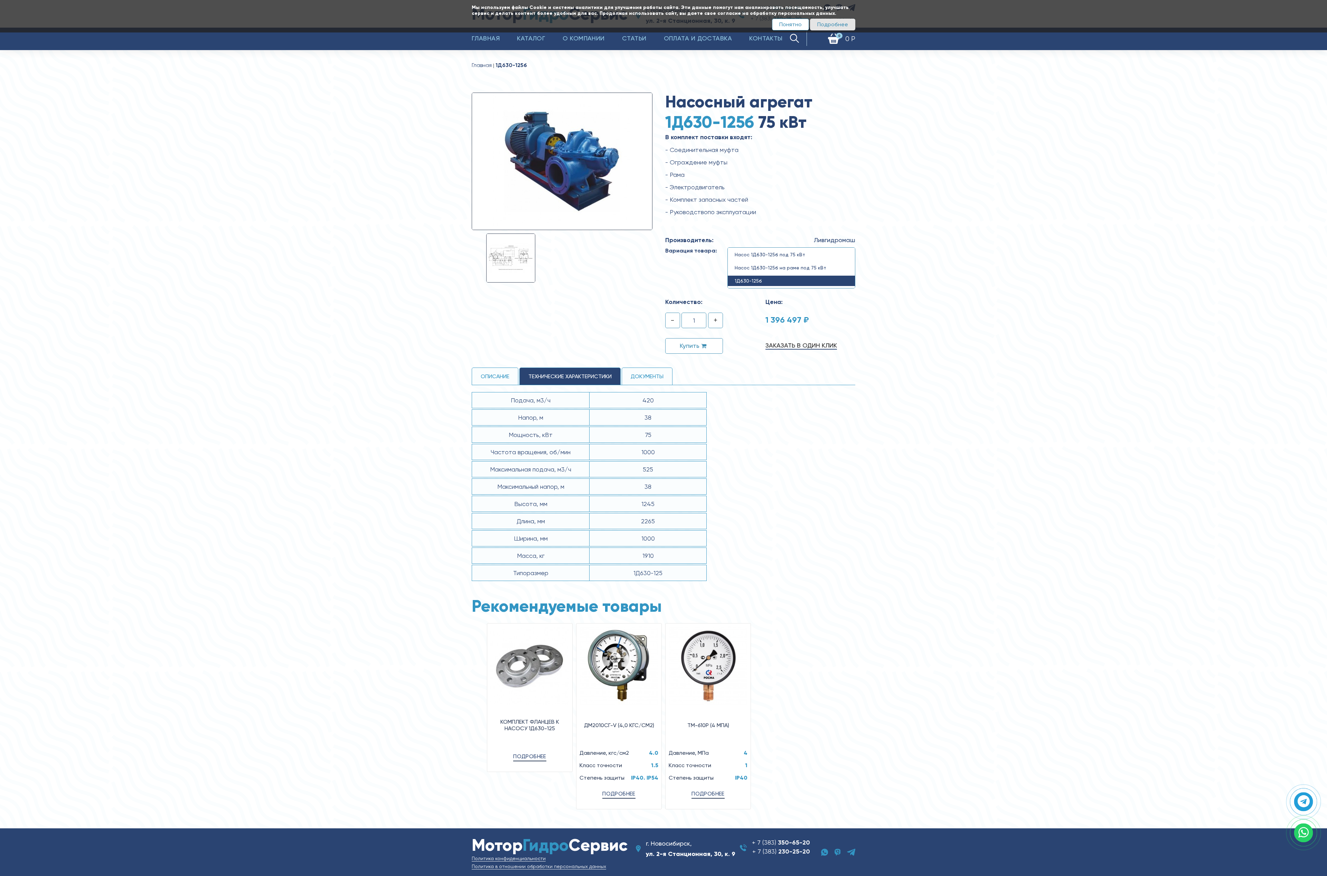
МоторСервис (550, 845)
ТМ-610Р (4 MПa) (708, 725)
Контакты (766, 38)
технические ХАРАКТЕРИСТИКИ (570, 376)
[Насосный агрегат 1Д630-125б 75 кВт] (562, 161)
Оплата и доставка (698, 38)
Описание (495, 376)
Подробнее (832, 24)
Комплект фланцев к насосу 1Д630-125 (529, 725)
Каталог (531, 38)
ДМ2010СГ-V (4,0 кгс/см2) (619, 725)
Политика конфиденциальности (509, 858)
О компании (584, 38)
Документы (647, 376)
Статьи (634, 38)
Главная (486, 38)
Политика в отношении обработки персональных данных (539, 866)
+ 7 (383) (781, 842)
